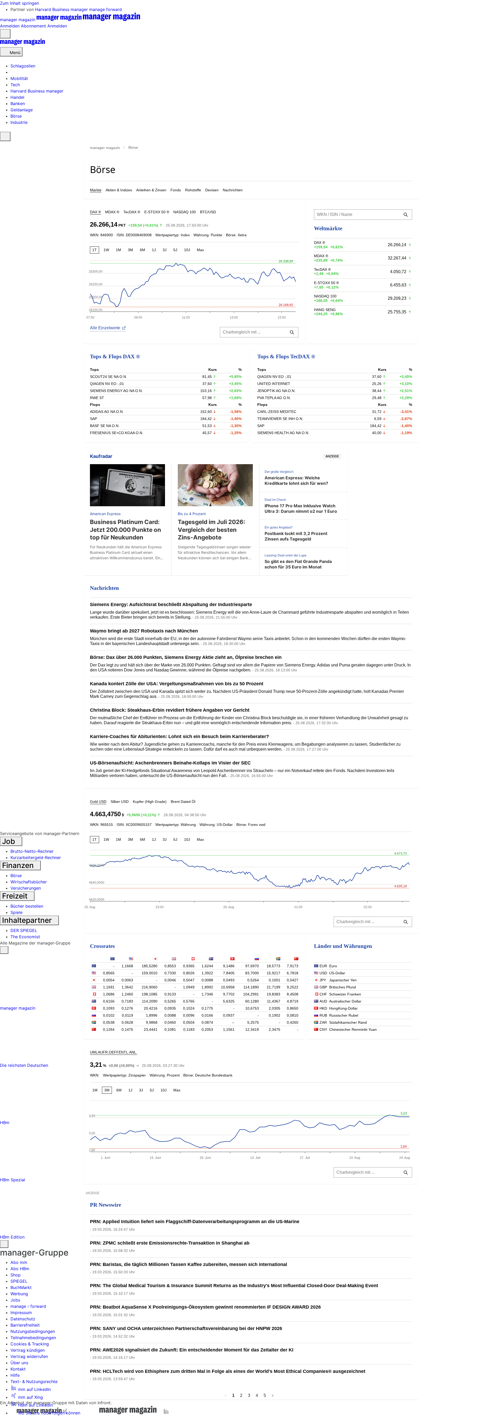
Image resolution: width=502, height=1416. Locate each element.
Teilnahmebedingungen (33, 1337)
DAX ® (95, 212)
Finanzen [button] (19, 865)
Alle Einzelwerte (105, 328)
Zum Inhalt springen (19, 3)
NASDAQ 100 (184, 212)
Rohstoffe (193, 190)
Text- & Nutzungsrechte (34, 1381)
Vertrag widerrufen (29, 1356)
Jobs (15, 1300)
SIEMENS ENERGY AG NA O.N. (116, 391)
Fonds (175, 190)
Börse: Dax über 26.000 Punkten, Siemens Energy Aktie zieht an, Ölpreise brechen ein (186, 657)
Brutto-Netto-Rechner (32, 851)
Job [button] (9, 841)
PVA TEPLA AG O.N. (274, 398)
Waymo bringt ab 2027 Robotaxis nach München (144, 631)
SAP (93, 419)
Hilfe (15, 1375)
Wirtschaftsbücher (28, 881)
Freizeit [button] (15, 895)
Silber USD (120, 801)
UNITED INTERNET (273, 384)
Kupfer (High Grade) (150, 801)
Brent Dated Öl (183, 801)
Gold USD (98, 801)
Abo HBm (19, 1268)
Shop (15, 1274)
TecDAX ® (131, 212)
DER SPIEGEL (23, 930)
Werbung (19, 1293)
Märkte (95, 190)
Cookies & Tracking (29, 1343)
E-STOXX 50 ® (156, 212)
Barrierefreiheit (25, 1325)
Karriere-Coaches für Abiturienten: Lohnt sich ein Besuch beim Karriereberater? (179, 736)
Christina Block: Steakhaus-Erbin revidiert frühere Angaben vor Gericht (169, 710)
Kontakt (18, 1369)
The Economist (25, 936)
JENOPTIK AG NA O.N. (276, 391)
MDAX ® (112, 212)
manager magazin (105, 148)
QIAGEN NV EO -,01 (107, 384)
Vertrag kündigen (27, 1350)
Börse (16, 875)
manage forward (105, 9)
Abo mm (18, 1262)
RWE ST (97, 398)
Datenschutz (22, 1318)
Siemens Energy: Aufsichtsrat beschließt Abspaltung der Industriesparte (171, 604)
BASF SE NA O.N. (104, 426)
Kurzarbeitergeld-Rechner (35, 857)
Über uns (19, 1362)
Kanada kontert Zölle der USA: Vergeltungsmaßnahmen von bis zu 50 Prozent (176, 683)
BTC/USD (208, 212)
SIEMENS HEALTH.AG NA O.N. (283, 433)
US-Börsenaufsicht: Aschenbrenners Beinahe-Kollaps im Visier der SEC (170, 762)
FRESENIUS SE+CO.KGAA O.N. (116, 433)
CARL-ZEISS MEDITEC (276, 412)
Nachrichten (233, 190)
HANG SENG (325, 310)
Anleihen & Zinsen (151, 190)
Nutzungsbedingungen (32, 1331)
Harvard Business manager (62, 9)
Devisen (212, 190)
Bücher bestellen (26, 906)
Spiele (16, 912)
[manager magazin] (22, 44)
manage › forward (28, 1306)
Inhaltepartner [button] (28, 920)
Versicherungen (25, 888)
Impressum (21, 1312)
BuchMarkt (21, 1287)
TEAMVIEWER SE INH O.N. (280, 419)
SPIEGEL (18, 1281)
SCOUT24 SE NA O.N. (108, 377)
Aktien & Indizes (119, 190)
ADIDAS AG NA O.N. (107, 412)
